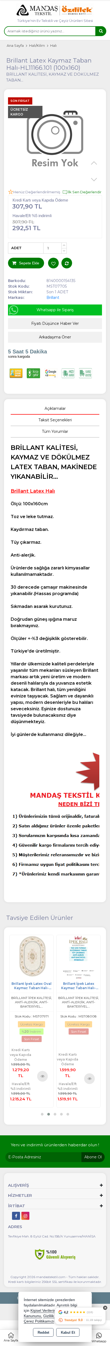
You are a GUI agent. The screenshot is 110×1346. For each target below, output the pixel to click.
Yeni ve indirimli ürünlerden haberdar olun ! (55, 1144)
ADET (16, 248)
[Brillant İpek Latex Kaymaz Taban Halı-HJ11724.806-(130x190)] (78, 956)
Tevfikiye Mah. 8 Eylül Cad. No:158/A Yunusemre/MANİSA (52, 1236)
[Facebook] (16, 1216)
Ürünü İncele (42, 1076)
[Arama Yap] (100, 31)
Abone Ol (93, 1157)
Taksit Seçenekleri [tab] (55, 420)
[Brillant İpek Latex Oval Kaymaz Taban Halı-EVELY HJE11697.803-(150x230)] (31, 956)
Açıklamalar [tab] (55, 408)
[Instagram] (25, 1216)
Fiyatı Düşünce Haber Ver (55, 323)
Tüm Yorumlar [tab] (55, 431)
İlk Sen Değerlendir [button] (84, 192)
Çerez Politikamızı (39, 1321)
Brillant (52, 297)
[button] (42, 1114)
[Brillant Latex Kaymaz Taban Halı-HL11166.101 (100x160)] (55, 140)
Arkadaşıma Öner (55, 337)
